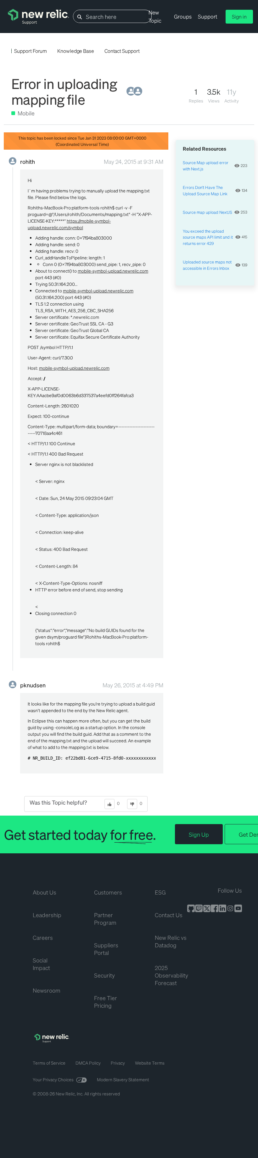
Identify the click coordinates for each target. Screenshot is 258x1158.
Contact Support (122, 50)
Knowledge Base (75, 50)
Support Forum (30, 50)
